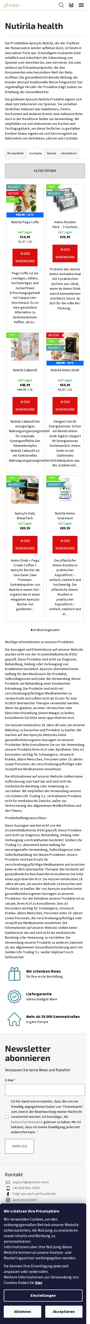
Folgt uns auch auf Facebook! (34, 1193)
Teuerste (51, 153)
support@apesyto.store (30, 1182)
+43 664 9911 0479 (25, 1188)
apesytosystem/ (25, 1199)
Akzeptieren (64, 1311)
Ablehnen (22, 1311)
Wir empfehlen (15, 153)
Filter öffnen (45, 170)
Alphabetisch (69, 153)
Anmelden (19, 1146)
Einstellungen (43, 1295)
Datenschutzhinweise (27, 1122)
